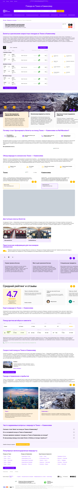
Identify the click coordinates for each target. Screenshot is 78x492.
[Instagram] (73, 476)
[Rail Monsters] (8, 11)
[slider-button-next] (74, 110)
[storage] (8, 257)
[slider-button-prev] (71, 110)
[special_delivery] (12, 257)
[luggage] (4, 257)
